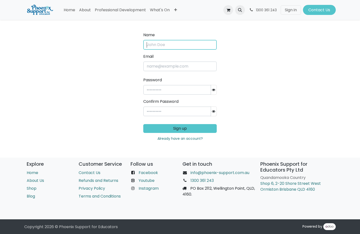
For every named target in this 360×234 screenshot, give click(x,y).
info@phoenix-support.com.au (220, 173)
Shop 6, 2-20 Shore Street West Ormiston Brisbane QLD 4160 (290, 186)
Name (149, 35)
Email (148, 56)
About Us (35, 180)
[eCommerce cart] (228, 10)
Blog (31, 196)
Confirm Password (161, 101)
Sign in (291, 10)
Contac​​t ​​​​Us (319, 10)
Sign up (180, 128)
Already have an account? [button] (180, 138)
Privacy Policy (92, 188)
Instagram (149, 188)
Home (32, 173)
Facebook (148, 173)
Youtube (147, 180)
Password (152, 80)
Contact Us (89, 173)
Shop (31, 188)
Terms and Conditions (100, 196)
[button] (240, 10)
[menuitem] (69, 10)
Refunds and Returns (98, 180)
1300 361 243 (202, 180)
